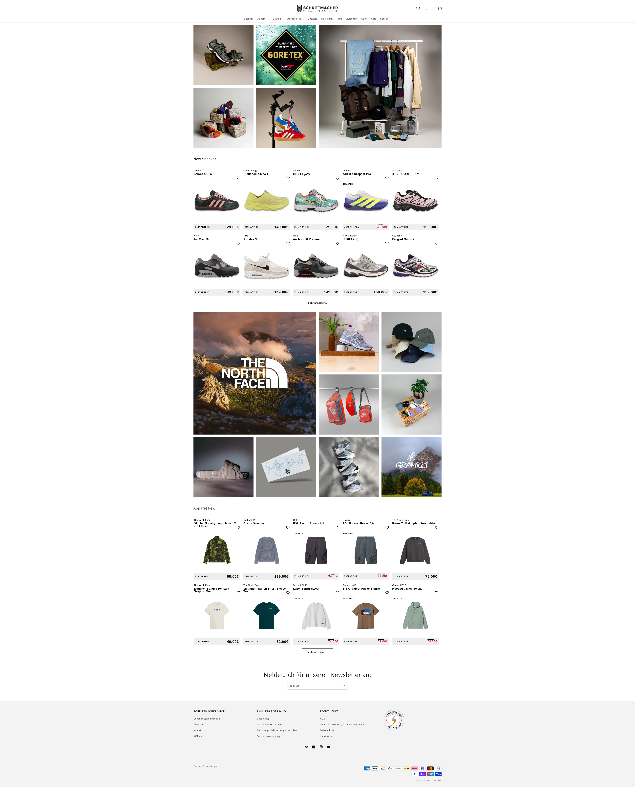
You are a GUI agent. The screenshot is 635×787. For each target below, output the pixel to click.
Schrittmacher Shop (433, 780)
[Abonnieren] (343, 685)
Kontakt (197, 730)
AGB (322, 719)
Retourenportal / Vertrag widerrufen (277, 730)
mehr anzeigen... (317, 302)
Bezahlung (263, 719)
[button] (425, 8)
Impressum (326, 736)
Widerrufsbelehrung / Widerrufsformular (342, 724)
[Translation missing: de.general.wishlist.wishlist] (418, 8)
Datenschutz (327, 730)
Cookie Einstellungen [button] (205, 766)
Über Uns (198, 724)
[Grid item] (223, 55)
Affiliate (197, 736)
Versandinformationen (269, 724)
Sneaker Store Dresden (206, 719)
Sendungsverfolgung (268, 736)
